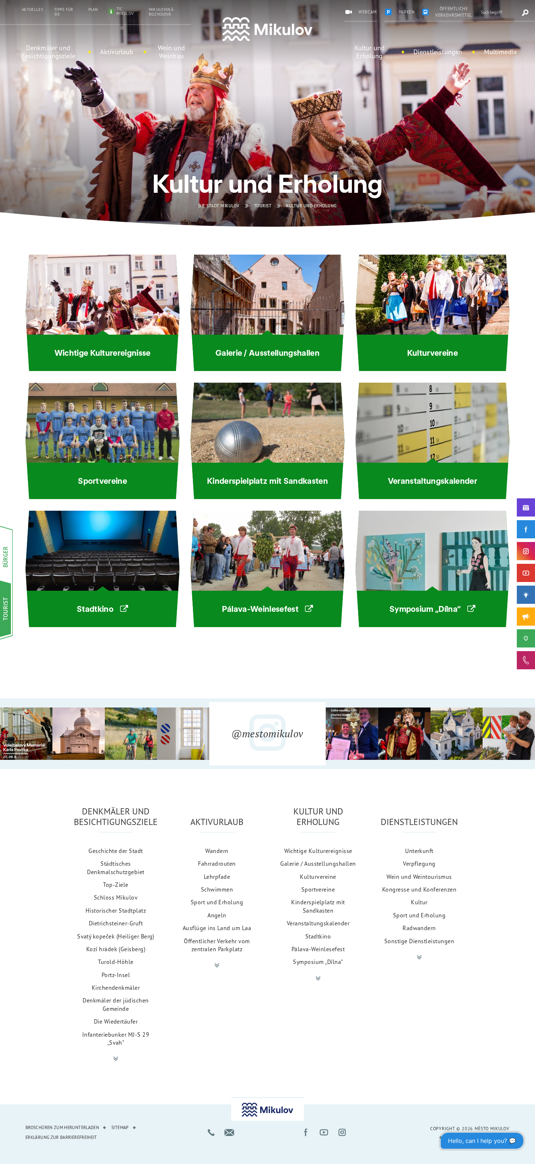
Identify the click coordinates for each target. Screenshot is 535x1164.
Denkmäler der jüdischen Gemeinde (115, 1004)
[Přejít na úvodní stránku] (267, 29)
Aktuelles (32, 9)
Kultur (419, 902)
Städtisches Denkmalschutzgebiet (115, 867)
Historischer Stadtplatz (116, 910)
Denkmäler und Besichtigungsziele (48, 52)
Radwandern (419, 928)
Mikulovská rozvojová (161, 12)
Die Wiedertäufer (116, 1021)
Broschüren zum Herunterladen (62, 1127)
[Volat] (211, 1132)
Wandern (216, 850)
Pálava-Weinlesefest (318, 949)
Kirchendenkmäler (116, 987)
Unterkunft (419, 850)
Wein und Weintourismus (419, 876)
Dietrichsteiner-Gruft (116, 923)
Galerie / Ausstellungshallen (318, 863)
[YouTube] (526, 573)
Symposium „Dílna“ (318, 961)
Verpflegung (419, 863)
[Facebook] (526, 529)
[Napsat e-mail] (229, 1132)
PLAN (93, 9)
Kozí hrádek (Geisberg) (116, 949)
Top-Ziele (115, 884)
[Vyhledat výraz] (525, 13)
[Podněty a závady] (526, 638)
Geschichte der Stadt (115, 850)
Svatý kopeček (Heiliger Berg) (115, 936)
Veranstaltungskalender (318, 923)
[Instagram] (526, 551)
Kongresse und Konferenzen (419, 889)
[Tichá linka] (526, 660)
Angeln (216, 915)
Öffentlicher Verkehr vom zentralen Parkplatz (217, 945)
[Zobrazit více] (116, 1059)
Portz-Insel (116, 974)
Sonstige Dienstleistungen (419, 941)
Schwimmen (217, 889)
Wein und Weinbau (171, 52)
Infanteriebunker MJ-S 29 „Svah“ (116, 1038)
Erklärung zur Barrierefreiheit (61, 1137)
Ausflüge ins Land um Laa (217, 928)
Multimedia (500, 52)
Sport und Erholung (217, 902)
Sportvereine (318, 889)
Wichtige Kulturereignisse (318, 850)
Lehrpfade (217, 876)
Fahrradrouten (216, 863)
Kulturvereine (318, 876)
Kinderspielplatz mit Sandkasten (318, 906)
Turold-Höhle (116, 961)
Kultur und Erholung (369, 52)
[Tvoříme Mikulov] (526, 595)
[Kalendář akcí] (526, 507)
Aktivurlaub (117, 52)
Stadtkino (318, 936)
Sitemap (120, 1127)
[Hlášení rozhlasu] (526, 616)
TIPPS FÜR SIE (64, 12)
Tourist (263, 205)
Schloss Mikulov (116, 897)
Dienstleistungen (438, 52)
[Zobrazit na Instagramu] (26, 733)
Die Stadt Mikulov (218, 205)
